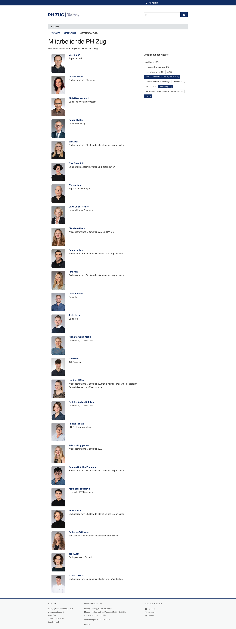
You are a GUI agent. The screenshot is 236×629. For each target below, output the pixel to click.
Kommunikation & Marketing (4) (157, 81)
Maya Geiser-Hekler (78, 206)
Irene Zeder (74, 553)
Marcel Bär (74, 54)
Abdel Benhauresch (79, 98)
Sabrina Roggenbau (79, 445)
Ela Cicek (73, 141)
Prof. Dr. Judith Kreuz (80, 336)
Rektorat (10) (150, 86)
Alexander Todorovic (79, 488)
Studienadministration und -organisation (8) (162, 76)
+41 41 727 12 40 (57, 618)
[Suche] (184, 14)
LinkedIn (151, 615)
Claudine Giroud (77, 228)
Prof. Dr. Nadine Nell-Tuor (82, 402)
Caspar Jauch (76, 293)
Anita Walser (75, 510)
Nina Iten (73, 271)
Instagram (151, 612)
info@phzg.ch (53, 622)
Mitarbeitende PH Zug (89, 33)
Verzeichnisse (70, 33)
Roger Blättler (76, 119)
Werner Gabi (75, 184)
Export (56, 26)
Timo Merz (74, 358)
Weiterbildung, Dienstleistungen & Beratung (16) (164, 91)
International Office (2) (154, 71)
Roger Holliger (76, 250)
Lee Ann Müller (76, 380)
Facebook (151, 608)
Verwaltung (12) (166, 86)
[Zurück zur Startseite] (94, 14)
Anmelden (153, 2)
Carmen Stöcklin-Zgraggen (83, 467)
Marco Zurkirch (76, 575)
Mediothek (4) (179, 81)
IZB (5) (169, 71)
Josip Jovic (74, 315)
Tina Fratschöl (76, 163)
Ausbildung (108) (152, 62)
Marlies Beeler (76, 76)
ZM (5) (148, 96)
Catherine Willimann (79, 532)
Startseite (55, 33)
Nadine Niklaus (76, 423)
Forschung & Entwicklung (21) (157, 67)
